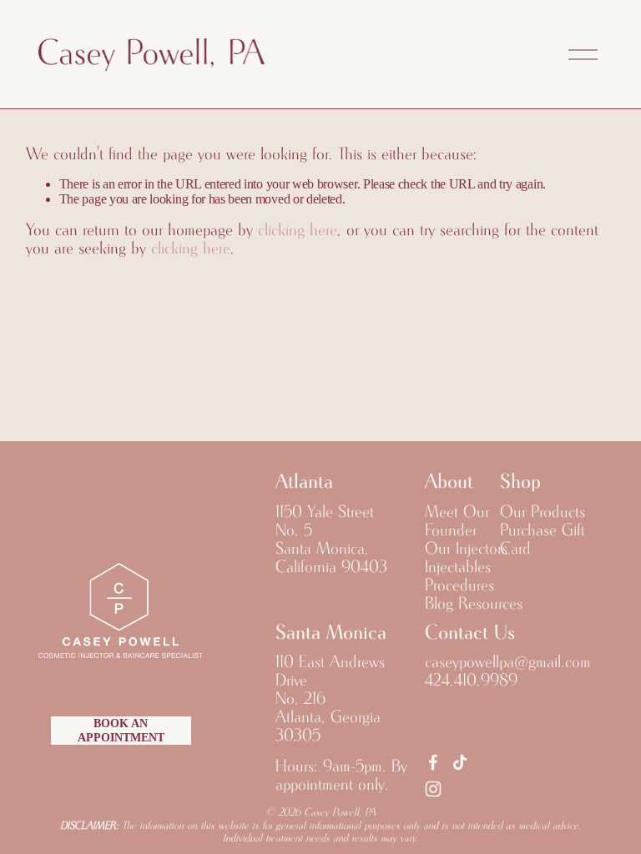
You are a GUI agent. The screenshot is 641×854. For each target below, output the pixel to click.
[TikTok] (460, 762)
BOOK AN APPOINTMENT (121, 730)
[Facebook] (433, 762)
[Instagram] (433, 789)
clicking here (297, 230)
